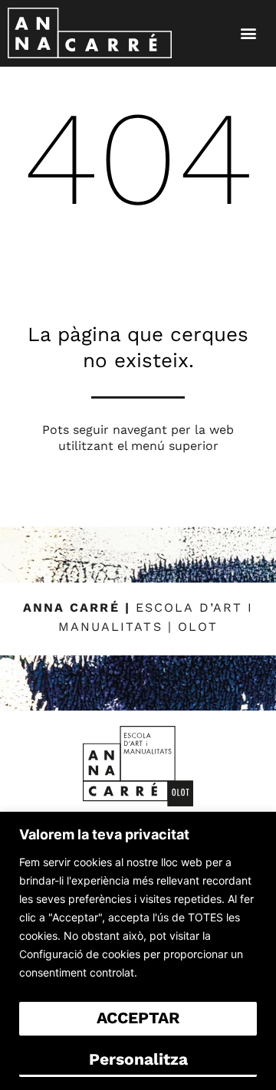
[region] (138, 951)
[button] (248, 33)
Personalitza (138, 1059)
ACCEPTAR (138, 1017)
